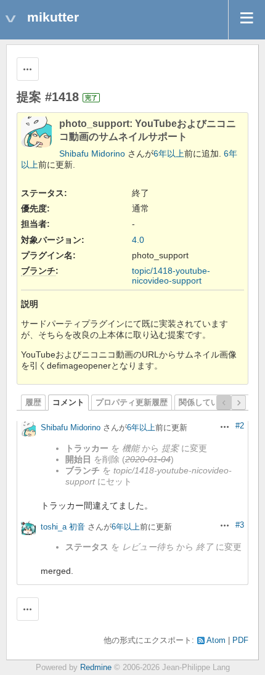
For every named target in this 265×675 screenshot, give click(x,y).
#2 (239, 426)
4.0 (138, 240)
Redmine (96, 667)
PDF (240, 640)
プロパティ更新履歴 (132, 402)
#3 (239, 525)
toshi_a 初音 (63, 526)
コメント (68, 402)
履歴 (33, 402)
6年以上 (168, 153)
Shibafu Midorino (92, 153)
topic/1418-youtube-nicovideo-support (171, 275)
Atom (216, 640)
